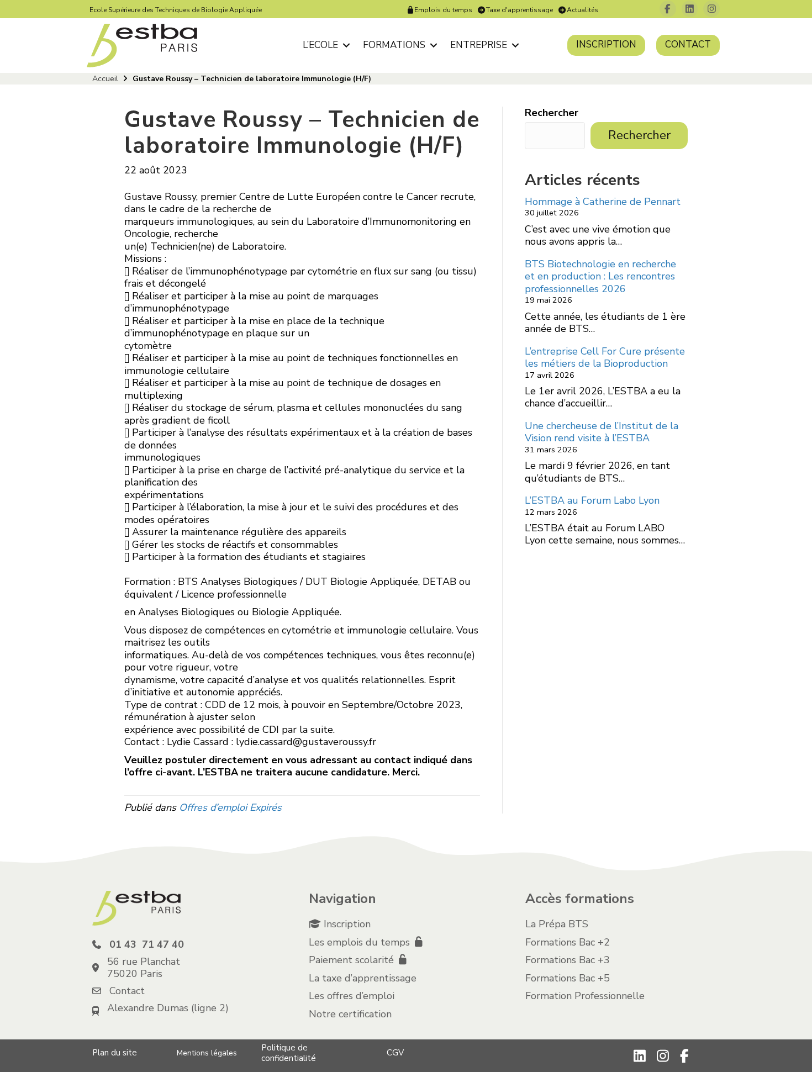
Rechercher (551, 113)
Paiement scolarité (353, 960)
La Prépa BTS (556, 924)
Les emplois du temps (361, 942)
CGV (395, 1052)
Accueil (105, 78)
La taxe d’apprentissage (362, 978)
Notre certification (350, 1014)
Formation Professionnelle (585, 995)
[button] (346, 45)
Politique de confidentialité (288, 1053)
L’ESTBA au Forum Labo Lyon (592, 500)
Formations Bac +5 (567, 978)
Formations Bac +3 (567, 960)
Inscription (606, 44)
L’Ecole (320, 45)
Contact (688, 44)
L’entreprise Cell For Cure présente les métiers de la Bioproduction (605, 358)
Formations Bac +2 (567, 942)
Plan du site (114, 1052)
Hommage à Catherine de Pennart (603, 201)
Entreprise (478, 45)
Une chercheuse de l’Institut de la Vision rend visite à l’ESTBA (601, 432)
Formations (394, 45)
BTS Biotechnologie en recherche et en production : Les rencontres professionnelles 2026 (600, 276)
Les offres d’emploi (351, 995)
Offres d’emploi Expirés (230, 807)
